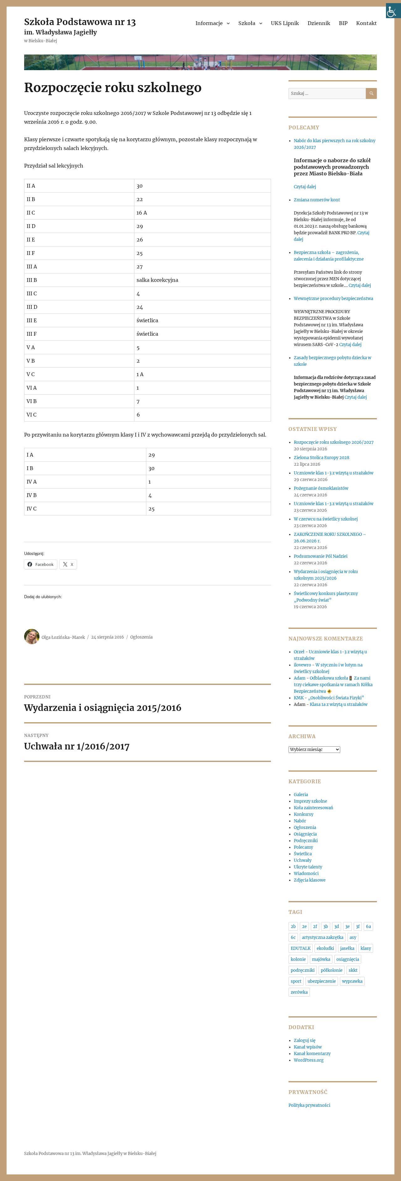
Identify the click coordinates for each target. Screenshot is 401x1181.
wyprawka (352, 981)
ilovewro (302, 665)
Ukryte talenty (308, 867)
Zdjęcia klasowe (309, 880)
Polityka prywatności (309, 1105)
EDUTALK (300, 948)
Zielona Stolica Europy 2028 (321, 457)
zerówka (299, 992)
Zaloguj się (304, 1040)
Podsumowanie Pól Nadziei (320, 556)
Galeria (301, 794)
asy (353, 937)
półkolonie (331, 970)
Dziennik (319, 23)
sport (296, 981)
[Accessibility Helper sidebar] (393, 10)
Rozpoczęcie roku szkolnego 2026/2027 (334, 442)
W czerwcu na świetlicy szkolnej (326, 519)
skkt (353, 970)
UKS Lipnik (285, 23)
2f (315, 926)
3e (347, 926)
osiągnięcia (347, 959)
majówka (321, 959)
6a (368, 926)
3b (325, 926)
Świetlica (303, 854)
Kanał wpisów (308, 1047)
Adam (299, 678)
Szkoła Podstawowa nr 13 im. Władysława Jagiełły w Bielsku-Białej (90, 1153)
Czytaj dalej (305, 186)
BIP (343, 23)
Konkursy (303, 814)
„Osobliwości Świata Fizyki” (336, 698)
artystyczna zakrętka (322, 937)
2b (293, 926)
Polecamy (303, 847)
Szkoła (246, 23)
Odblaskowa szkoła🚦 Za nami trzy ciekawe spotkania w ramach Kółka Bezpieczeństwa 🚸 (333, 685)
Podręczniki (306, 840)
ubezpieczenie (322, 981)
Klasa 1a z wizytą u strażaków (338, 704)
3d (336, 926)
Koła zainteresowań (313, 808)
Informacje (209, 23)
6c (293, 937)
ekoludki (325, 948)
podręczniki (303, 970)
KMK (299, 698)
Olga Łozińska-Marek (63, 637)
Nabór (300, 821)
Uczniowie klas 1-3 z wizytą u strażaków (334, 473)
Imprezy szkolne (310, 801)
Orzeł (299, 652)
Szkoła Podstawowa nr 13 (80, 22)
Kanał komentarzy (312, 1053)
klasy (366, 948)
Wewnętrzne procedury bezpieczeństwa (333, 298)
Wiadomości (306, 873)
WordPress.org (309, 1060)
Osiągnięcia (305, 834)
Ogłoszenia (141, 637)
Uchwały (302, 860)
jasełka (347, 948)
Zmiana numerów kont (317, 200)
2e (304, 926)
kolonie (298, 959)
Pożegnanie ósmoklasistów (321, 488)
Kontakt (366, 23)
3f (358, 926)
